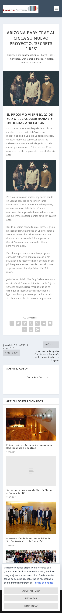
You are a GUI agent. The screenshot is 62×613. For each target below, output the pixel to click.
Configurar (31, 606)
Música (39, 58)
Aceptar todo (31, 590)
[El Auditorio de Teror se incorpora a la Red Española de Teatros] (31, 424)
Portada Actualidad (31, 62)
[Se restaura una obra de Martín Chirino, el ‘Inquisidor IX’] (31, 471)
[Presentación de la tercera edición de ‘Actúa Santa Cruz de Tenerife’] (31, 517)
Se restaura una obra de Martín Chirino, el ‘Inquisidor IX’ (30, 492)
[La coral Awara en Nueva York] (31, 557)
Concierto (15, 58)
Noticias (49, 58)
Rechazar (31, 598)
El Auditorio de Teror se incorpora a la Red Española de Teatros (29, 446)
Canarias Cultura (30, 54)
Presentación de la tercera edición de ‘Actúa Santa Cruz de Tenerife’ (28, 540)
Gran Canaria (28, 58)
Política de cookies (43, 582)
